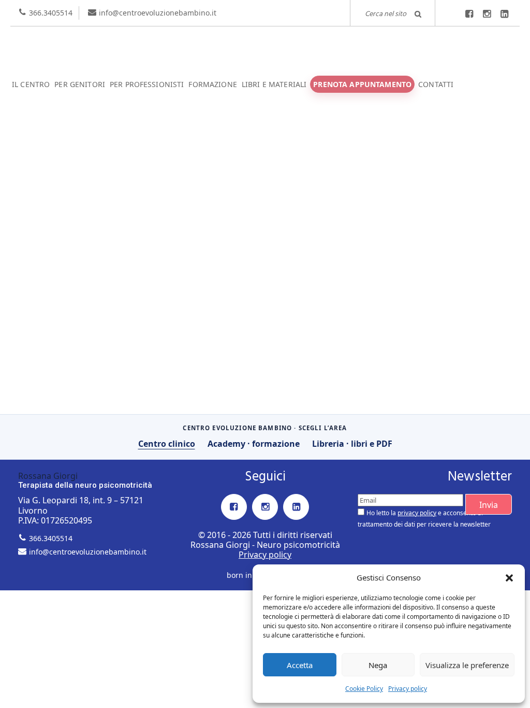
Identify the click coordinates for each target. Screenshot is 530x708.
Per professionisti (147, 84)
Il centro (31, 84)
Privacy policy (407, 688)
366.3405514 (50, 13)
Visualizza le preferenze (467, 665)
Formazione (212, 84)
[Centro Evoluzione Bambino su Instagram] (486, 14)
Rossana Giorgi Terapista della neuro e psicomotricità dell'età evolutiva (265, 46)
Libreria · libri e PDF (352, 443)
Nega (378, 665)
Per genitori (79, 84)
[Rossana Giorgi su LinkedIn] (504, 14)
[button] (509, 578)
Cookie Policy (364, 688)
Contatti (435, 84)
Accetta (300, 665)
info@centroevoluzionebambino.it (157, 13)
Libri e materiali (274, 84)
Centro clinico (166, 443)
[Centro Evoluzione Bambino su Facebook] (469, 14)
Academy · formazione (254, 443)
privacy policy (417, 513)
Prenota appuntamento (362, 84)
